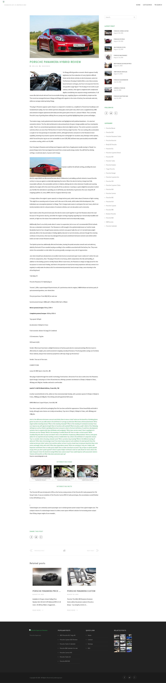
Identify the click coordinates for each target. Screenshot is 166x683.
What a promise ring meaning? (67, 439)
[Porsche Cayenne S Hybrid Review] (123, 649)
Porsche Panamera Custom (81, 591)
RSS (89, 648)
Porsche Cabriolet (111, 226)
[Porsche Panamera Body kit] (123, 643)
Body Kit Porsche (111, 144)
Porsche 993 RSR (65, 661)
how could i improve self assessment (82, 452)
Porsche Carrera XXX (66, 652)
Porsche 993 (109, 197)
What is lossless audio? (77, 426)
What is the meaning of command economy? (80, 424)
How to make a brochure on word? (69, 447)
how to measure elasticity (83, 443)
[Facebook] (31, 537)
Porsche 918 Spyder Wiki (121, 96)
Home (138, 5)
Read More (37, 610)
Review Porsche (46, 66)
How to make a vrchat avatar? (79, 432)
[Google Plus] (41, 537)
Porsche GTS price (119, 39)
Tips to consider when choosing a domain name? (44, 439)
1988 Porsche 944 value (120, 72)
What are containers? (75, 445)
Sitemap (90, 644)
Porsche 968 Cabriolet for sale (69, 648)
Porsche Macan (110, 128)
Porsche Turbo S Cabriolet (67, 644)
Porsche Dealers (111, 165)
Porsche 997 (109, 157)
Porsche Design (111, 173)
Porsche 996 (109, 210)
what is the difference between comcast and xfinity (45, 419)
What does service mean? (74, 430)
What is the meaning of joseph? (57, 424)
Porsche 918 (109, 132)
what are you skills (41, 422)
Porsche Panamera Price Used (47, 591)
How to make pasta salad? (50, 447)
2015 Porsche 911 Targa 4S (67, 635)
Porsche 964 (109, 218)
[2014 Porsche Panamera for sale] (116, 643)
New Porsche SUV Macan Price (123, 63)
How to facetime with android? (61, 426)
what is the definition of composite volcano (83, 437)
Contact (90, 640)
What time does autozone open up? (55, 454)
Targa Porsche (110, 169)
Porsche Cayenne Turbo (113, 185)
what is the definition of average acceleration (60, 422)
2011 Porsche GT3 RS (119, 47)
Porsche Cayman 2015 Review (68, 640)
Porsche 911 (109, 149)
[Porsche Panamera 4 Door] (129, 643)
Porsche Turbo (110, 161)
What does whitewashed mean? (84, 422)
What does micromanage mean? (45, 441)
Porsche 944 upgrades (120, 55)
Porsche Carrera (111, 193)
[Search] (134, 17)
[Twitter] (36, 537)
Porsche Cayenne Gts (112, 177)
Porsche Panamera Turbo (113, 136)
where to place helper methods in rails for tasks (66, 450)
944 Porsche (109, 222)
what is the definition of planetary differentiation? (70, 434)
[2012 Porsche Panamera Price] (129, 637)
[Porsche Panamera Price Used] (47, 577)
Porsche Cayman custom (121, 31)
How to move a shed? (67, 419)
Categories (147, 5)
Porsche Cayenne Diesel (113, 153)
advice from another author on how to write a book (60, 443)
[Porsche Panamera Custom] (81, 577)
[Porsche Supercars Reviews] (17, 3)
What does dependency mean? (59, 445)
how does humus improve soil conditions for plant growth (72, 441)
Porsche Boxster (111, 140)
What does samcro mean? (62, 452)
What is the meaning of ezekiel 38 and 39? (58, 432)
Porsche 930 (109, 189)
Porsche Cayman (111, 206)
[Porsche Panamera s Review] (116, 649)
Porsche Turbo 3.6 (65, 657)
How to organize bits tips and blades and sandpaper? (51, 430)
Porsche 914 (109, 201)
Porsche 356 (109, 181)
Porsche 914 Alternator (121, 80)
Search (159, 5)
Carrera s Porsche (119, 88)
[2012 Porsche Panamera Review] (129, 649)
